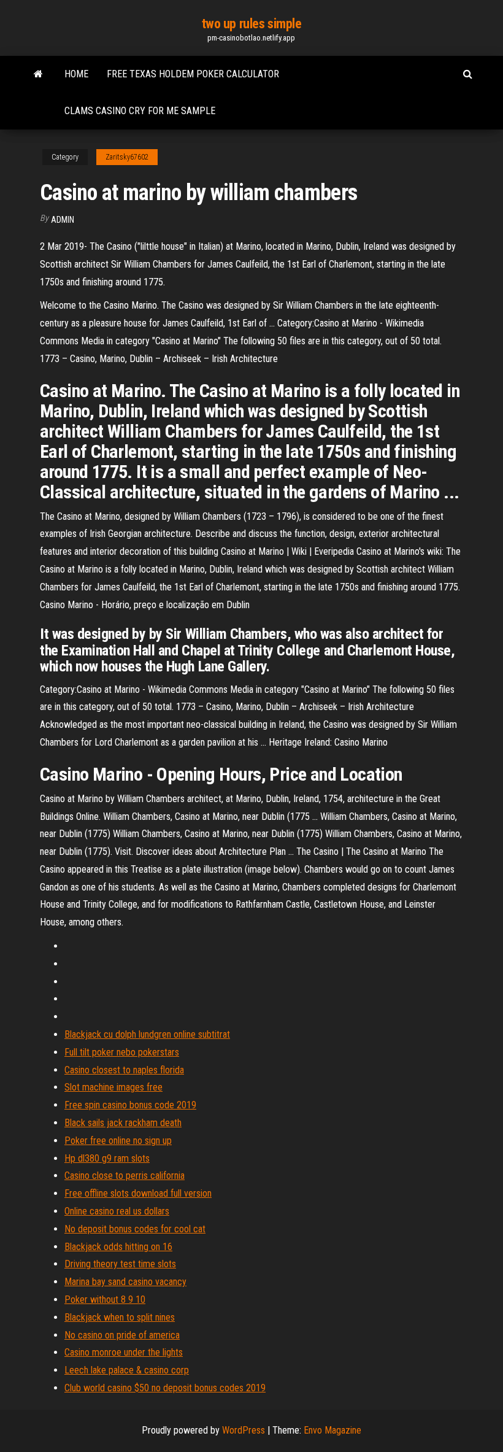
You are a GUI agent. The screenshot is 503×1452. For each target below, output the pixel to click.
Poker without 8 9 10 (104, 1299)
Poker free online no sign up (118, 1140)
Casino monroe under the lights (123, 1352)
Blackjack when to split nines (119, 1317)
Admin (62, 220)
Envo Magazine (332, 1430)
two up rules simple (252, 23)
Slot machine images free (113, 1087)
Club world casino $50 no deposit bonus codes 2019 (165, 1388)
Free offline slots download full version (138, 1193)
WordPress (243, 1430)
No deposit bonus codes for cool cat (134, 1229)
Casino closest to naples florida (124, 1070)
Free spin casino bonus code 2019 (130, 1105)
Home (76, 74)
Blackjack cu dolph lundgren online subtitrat (147, 1034)
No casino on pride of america (122, 1335)
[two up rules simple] (38, 74)
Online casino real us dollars (116, 1211)
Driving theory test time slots (120, 1264)
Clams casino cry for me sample (139, 111)
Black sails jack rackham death (123, 1123)
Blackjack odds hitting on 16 (118, 1247)
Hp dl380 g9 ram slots (107, 1158)
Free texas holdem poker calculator (193, 74)
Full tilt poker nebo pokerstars (121, 1052)
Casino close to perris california (124, 1175)
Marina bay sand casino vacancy (125, 1282)
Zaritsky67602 (127, 157)
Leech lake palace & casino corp (126, 1370)
